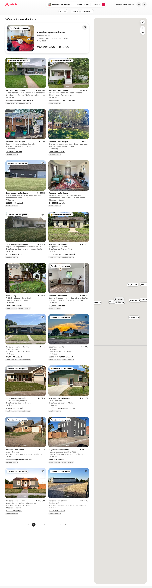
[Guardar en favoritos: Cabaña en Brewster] (86, 317)
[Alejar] (142, 32)
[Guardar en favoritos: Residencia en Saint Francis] (86, 368)
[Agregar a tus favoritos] (84, 27)
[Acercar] (142, 28)
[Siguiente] (65, 525)
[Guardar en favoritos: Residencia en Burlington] (42, 60)
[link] (28, 525)
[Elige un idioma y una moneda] (138, 4)
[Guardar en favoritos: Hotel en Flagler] (42, 266)
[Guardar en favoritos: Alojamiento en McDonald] (86, 419)
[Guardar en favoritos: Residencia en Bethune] (86, 214)
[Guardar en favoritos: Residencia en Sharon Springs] (42, 317)
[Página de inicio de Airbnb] (11, 4)
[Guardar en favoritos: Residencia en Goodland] (42, 471)
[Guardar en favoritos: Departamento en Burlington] (42, 163)
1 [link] (33, 525)
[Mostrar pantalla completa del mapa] (142, 22)
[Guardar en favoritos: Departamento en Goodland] (42, 368)
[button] (46, 47)
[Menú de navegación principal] (144, 4)
